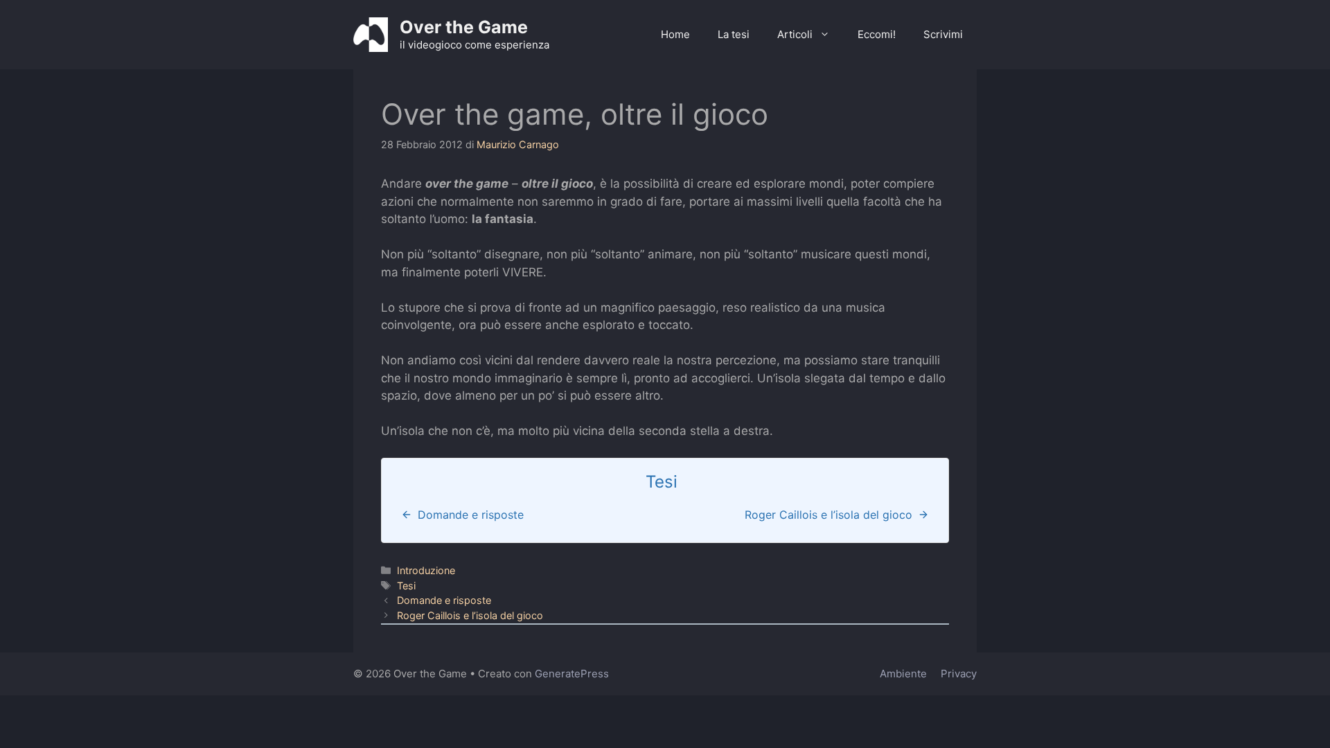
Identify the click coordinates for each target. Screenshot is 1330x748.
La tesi (734, 34)
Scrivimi (943, 34)
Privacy (959, 673)
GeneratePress (572, 673)
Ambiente (903, 673)
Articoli (795, 34)
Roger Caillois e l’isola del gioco (470, 615)
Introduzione (426, 570)
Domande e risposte (444, 600)
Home (675, 34)
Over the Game (464, 27)
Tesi (406, 585)
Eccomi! (877, 34)
